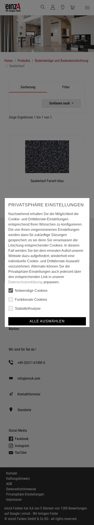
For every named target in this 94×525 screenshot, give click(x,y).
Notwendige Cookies (31, 290)
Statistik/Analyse (28, 308)
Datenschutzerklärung (25, 282)
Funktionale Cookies (31, 299)
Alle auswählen (47, 321)
